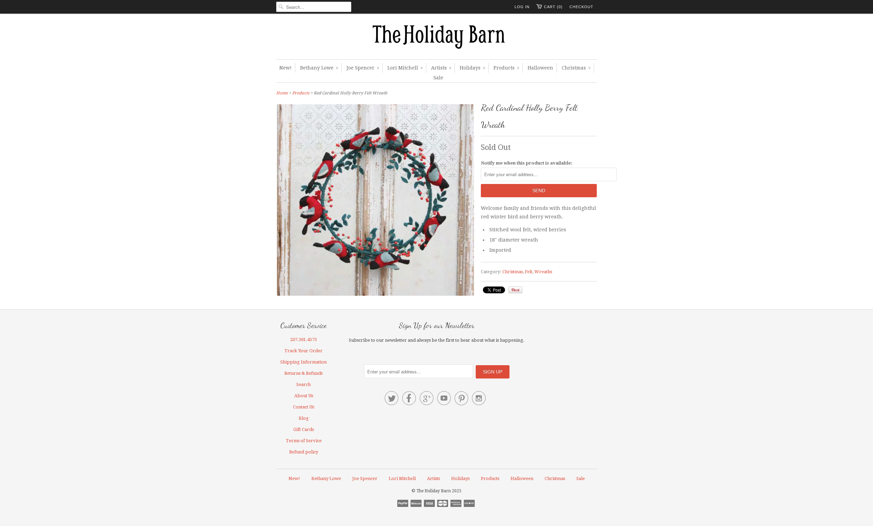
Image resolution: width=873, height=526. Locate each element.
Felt (528, 271)
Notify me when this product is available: (526, 163)
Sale (438, 77)
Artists (441, 68)
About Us (303, 395)
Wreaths (543, 271)
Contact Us (303, 406)
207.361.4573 (303, 339)
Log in (522, 7)
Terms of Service (304, 440)
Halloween (540, 68)
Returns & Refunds (303, 373)
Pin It (515, 290)
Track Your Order (303, 350)
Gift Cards (303, 429)
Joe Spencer (362, 68)
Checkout (581, 7)
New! (285, 68)
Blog (304, 418)
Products (506, 68)
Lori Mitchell (405, 68)
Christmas (576, 68)
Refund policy (303, 451)
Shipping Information (303, 362)
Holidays (472, 68)
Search (303, 384)
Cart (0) (553, 7)
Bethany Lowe (319, 68)
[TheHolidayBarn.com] (436, 38)
